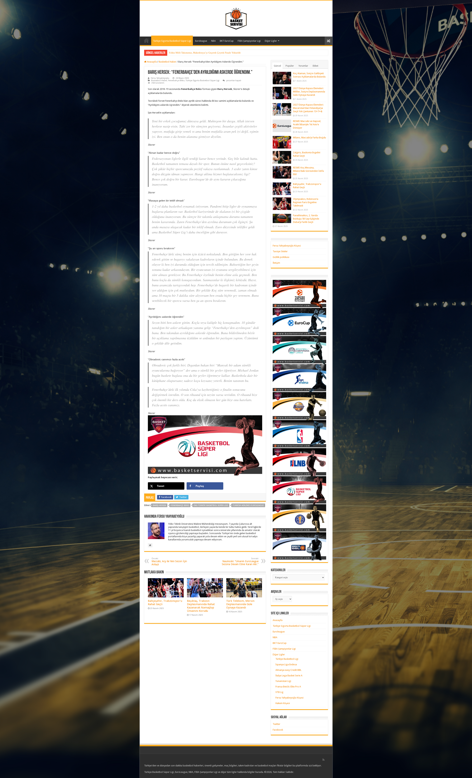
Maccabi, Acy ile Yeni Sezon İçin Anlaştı (169, 561)
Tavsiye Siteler (280, 251)
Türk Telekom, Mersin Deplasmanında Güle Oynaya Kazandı (240, 604)
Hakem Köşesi (282, 703)
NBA (213, 40)
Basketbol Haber (167, 61)
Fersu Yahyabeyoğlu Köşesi (287, 245)
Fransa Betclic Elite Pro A (288, 686)
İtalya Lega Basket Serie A (288, 675)
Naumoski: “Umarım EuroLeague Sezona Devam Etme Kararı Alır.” (240, 561)
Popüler (290, 65)
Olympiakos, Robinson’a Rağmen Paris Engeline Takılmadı (305, 202)
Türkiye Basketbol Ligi (286, 659)
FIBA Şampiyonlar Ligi (249, 40)
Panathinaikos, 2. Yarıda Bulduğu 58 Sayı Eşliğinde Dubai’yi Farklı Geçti (306, 218)
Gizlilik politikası (281, 257)
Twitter (276, 724)
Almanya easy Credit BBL (288, 670)
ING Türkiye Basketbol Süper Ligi (211, 505)
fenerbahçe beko (180, 505)
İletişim (276, 262)
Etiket (315, 65)
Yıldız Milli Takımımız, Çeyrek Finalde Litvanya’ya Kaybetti (199, 52)
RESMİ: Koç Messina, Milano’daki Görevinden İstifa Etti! (308, 171)
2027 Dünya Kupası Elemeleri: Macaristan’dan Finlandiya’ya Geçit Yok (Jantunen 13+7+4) (308, 108)
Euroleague (201, 40)
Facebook (278, 729)
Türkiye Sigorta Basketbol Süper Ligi (172, 40)
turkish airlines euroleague (248, 505)
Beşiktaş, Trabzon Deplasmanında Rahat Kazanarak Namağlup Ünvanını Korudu (201, 606)
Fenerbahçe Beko (176, 80)
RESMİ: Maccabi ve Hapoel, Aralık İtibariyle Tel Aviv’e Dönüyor (307, 124)
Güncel (277, 65)
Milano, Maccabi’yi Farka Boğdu (309, 137)
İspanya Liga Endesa (286, 664)
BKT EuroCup (227, 40)
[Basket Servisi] (236, 17)
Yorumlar (303, 65)
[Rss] (323, 760)
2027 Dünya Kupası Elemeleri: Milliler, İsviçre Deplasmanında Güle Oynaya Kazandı (309, 91)
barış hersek (159, 505)
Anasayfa (146, 40)
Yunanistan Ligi (283, 681)
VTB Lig (279, 692)
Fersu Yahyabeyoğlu (160, 78)
